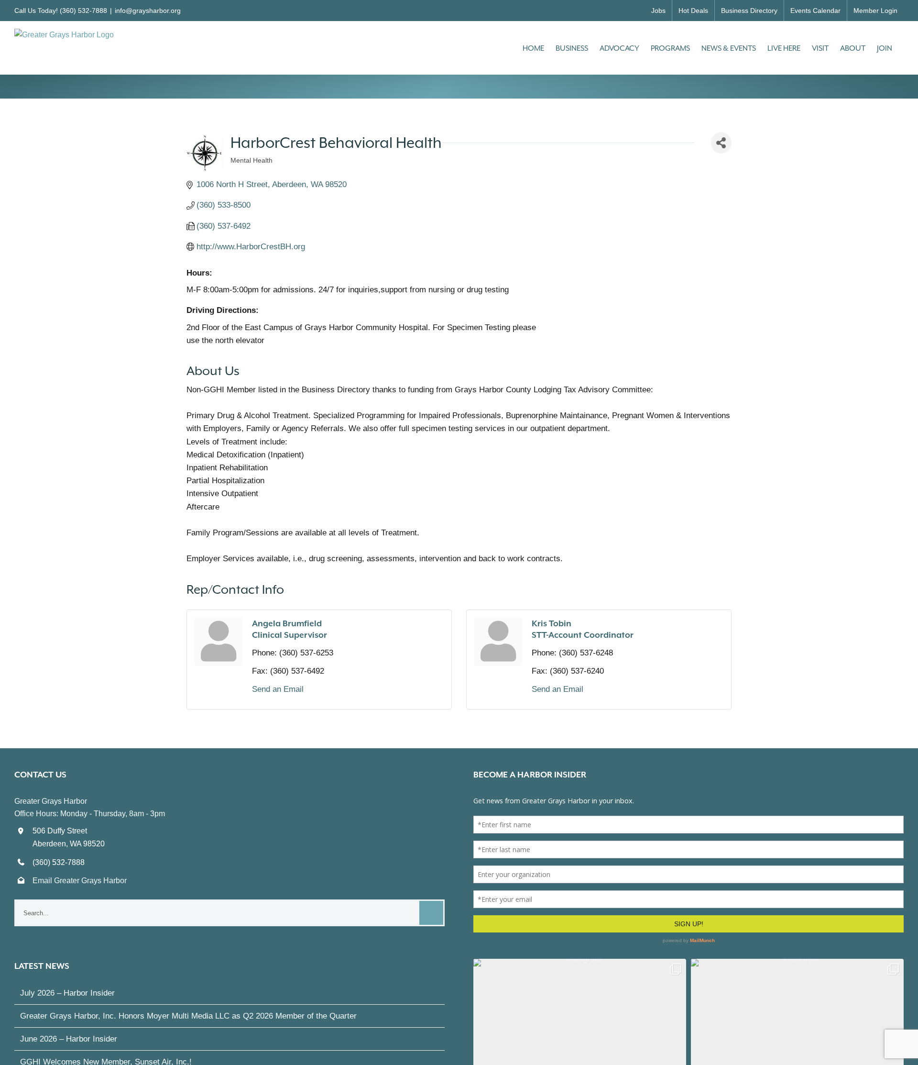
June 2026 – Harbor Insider (68, 1038)
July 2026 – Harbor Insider (67, 993)
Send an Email (278, 689)
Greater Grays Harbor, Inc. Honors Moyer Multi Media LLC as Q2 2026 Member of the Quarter (188, 1016)
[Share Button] (721, 143)
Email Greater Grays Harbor (80, 880)
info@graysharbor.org (148, 10)
